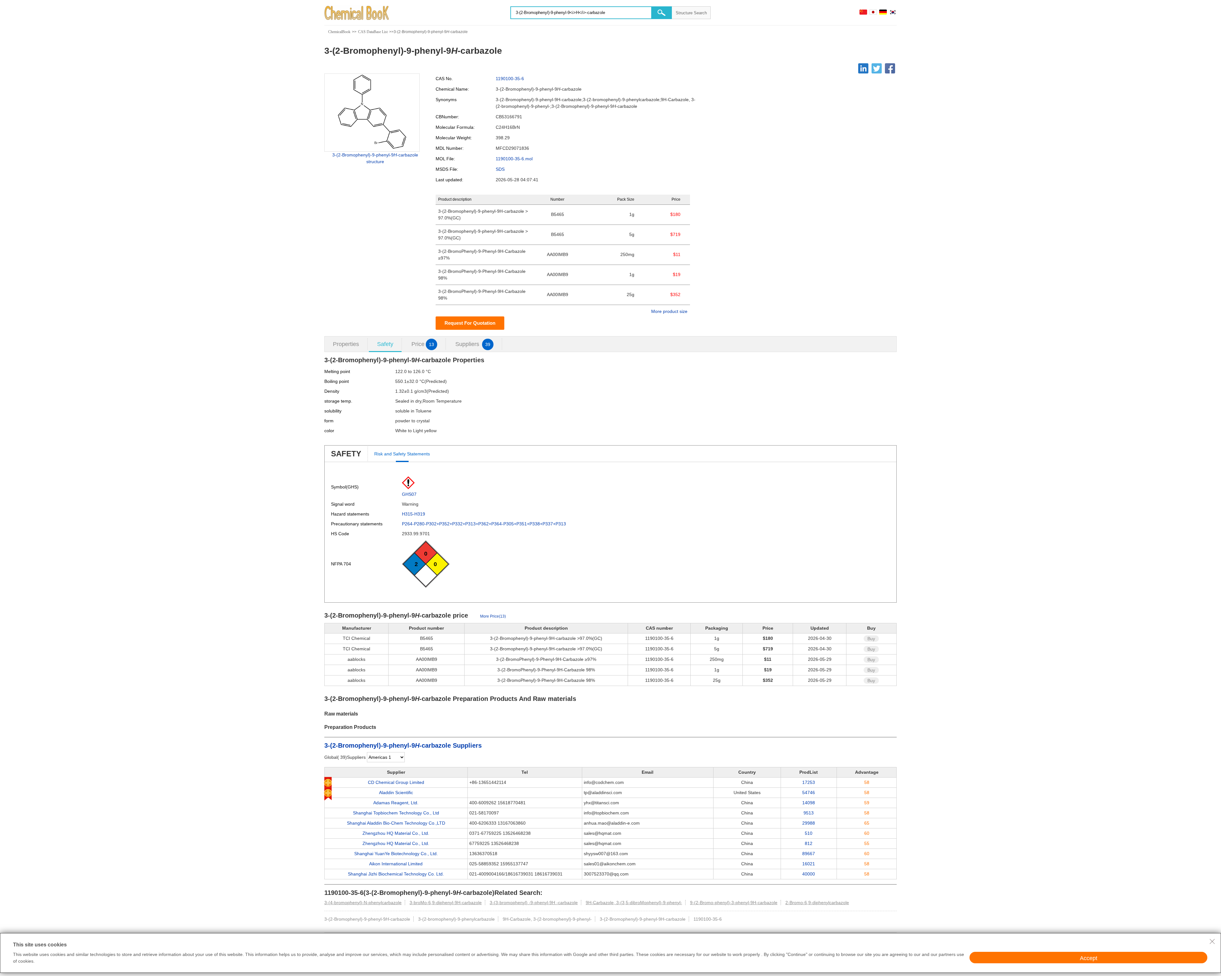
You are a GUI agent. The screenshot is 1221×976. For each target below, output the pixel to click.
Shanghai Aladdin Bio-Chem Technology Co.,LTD (396, 823)
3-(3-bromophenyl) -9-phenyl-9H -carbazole (534, 902)
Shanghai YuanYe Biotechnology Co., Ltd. (396, 853)
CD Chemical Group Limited (396, 782)
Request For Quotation (470, 323)
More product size (669, 311)
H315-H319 (413, 513)
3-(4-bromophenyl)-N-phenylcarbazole (363, 902)
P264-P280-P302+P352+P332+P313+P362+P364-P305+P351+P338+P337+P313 (484, 523)
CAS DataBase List (373, 32)
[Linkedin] (863, 68)
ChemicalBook (339, 32)
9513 (809, 812)
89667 (808, 853)
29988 (808, 823)
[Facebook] (890, 68)
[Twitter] (877, 68)
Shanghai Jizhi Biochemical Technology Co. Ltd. (396, 873)
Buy (871, 638)
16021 (808, 863)
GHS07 (409, 494)
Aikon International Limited (396, 863)
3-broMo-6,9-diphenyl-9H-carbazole (446, 902)
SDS (500, 169)
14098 (808, 802)
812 (808, 843)
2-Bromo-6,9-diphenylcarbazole (817, 902)
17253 (808, 782)
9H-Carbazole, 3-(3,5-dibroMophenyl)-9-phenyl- (634, 902)
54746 (808, 792)
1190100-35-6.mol (514, 158)
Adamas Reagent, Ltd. (395, 802)
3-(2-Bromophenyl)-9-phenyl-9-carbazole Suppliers (403, 745)
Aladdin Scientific (396, 792)
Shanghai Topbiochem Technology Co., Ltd (396, 812)
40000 (808, 873)
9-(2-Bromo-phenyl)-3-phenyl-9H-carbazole (733, 902)
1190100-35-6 (510, 78)
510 (808, 833)
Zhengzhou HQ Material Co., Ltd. (395, 833)
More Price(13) (493, 616)
